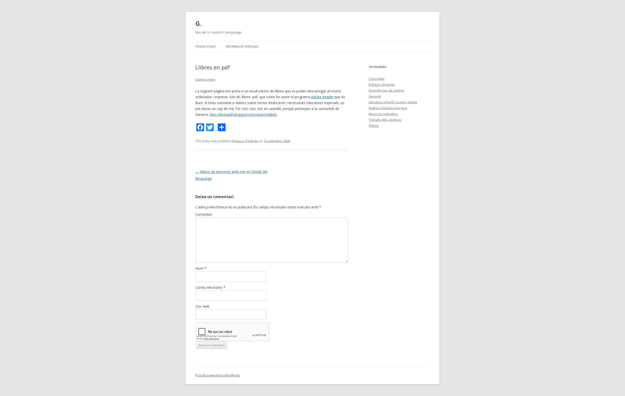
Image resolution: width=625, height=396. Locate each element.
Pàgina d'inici (205, 46)
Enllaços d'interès (245, 141)
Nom (200, 268)
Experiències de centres (386, 90)
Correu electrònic (210, 287)
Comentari (203, 214)
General (375, 96)
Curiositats (377, 78)
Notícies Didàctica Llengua (388, 108)
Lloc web (202, 306)
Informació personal (242, 46)
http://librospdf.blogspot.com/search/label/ (243, 114)
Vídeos (374, 125)
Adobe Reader (322, 97)
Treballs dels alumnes (385, 120)
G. (198, 23)
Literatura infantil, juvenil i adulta (393, 102)
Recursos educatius (383, 114)
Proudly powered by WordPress (217, 375)
